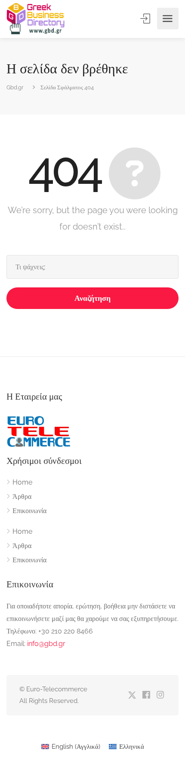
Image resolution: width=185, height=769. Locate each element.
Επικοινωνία (29, 511)
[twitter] (131, 695)
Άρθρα (21, 496)
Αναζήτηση (92, 298)
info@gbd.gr (46, 644)
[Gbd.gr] (36, 18)
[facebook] (146, 695)
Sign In (146, 18)
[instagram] (160, 695)
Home (22, 482)
